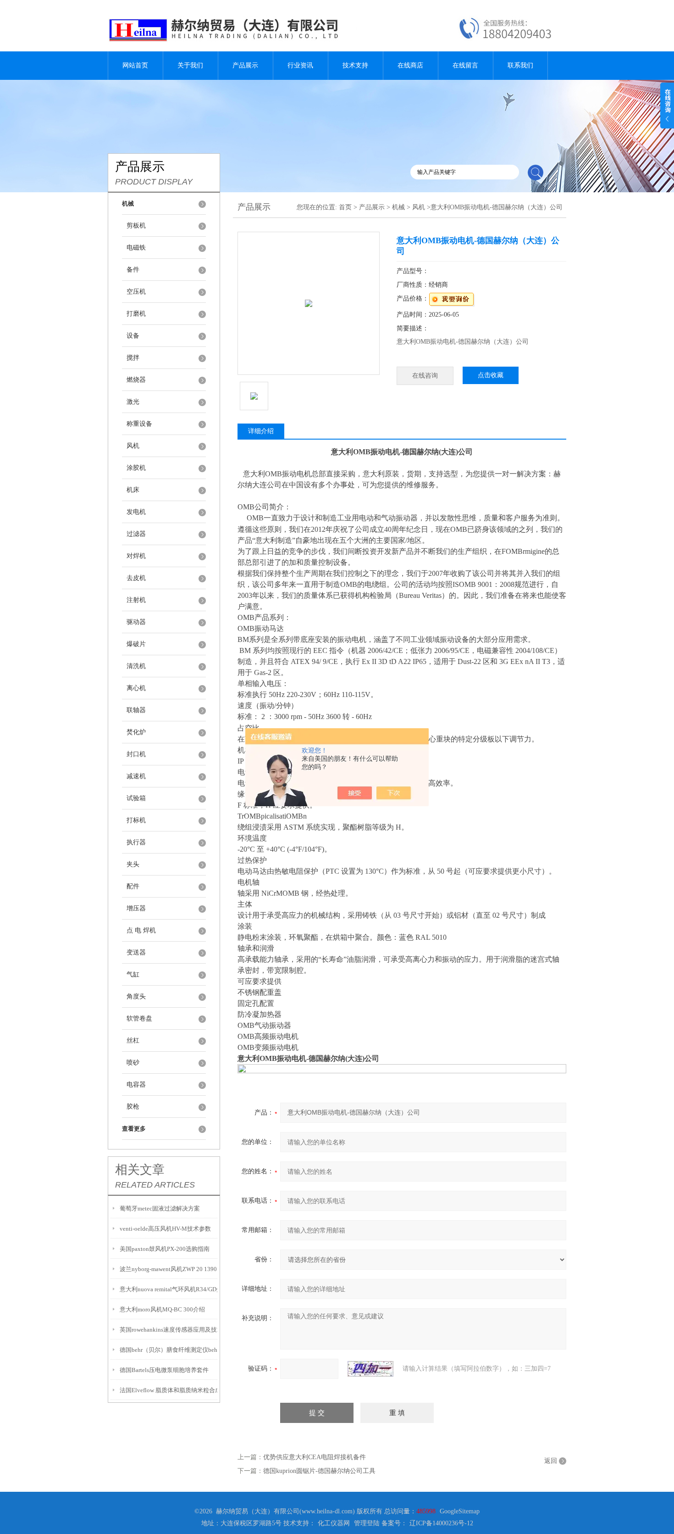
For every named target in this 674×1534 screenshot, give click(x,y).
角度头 (136, 996)
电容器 (136, 1084)
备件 (133, 269)
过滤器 (136, 533)
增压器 (136, 908)
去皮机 (136, 578)
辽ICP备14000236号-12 (441, 1523)
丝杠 (133, 1040)
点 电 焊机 (141, 930)
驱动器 (136, 622)
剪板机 (136, 225)
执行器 (136, 842)
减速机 (136, 776)
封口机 (136, 754)
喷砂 (133, 1062)
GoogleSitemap (460, 1511)
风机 (133, 445)
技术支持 (355, 65)
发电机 (136, 511)
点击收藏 (490, 375)
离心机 (136, 688)
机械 (398, 207)
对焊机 (136, 555)
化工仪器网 (334, 1523)
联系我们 (520, 65)
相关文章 (140, 1170)
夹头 (133, 864)
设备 (133, 335)
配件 (133, 886)
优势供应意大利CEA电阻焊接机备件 (314, 1457)
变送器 (136, 952)
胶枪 (133, 1106)
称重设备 (139, 423)
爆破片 (136, 644)
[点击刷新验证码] (370, 1369)
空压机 (136, 291)
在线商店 (410, 65)
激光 (133, 401)
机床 (133, 489)
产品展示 (245, 65)
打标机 (136, 820)
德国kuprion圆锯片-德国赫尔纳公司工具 (319, 1470)
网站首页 (135, 65)
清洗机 (136, 666)
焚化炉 (136, 732)
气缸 (133, 974)
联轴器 (136, 710)
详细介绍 (261, 431)
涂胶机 (136, 467)
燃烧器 (136, 379)
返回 (550, 1460)
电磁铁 (136, 247)
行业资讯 (300, 65)
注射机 (136, 600)
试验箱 (136, 798)
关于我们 (190, 65)
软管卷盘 (139, 1018)
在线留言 (465, 65)
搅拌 (133, 357)
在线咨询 (425, 375)
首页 (345, 207)
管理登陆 (367, 1523)
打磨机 (136, 313)
